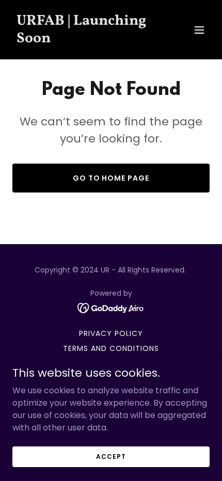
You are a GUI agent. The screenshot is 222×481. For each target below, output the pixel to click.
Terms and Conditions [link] (111, 348)
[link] (81, 39)
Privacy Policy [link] (111, 333)
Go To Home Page (111, 178)
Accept (110, 456)
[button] (199, 30)
